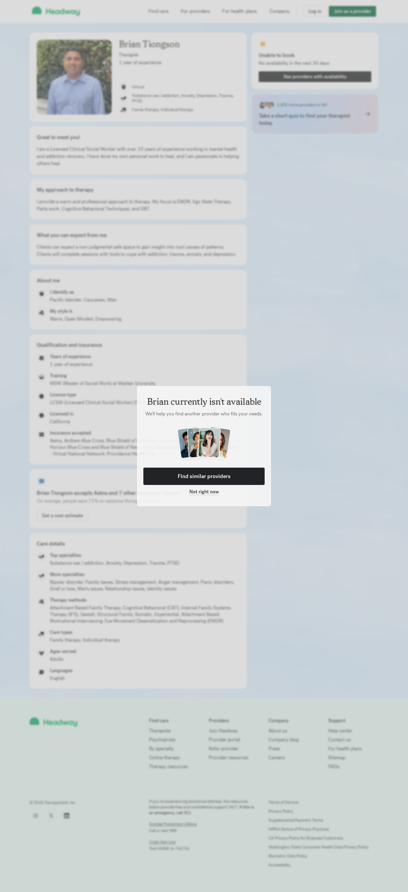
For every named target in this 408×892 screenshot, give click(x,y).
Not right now (204, 492)
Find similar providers (204, 476)
